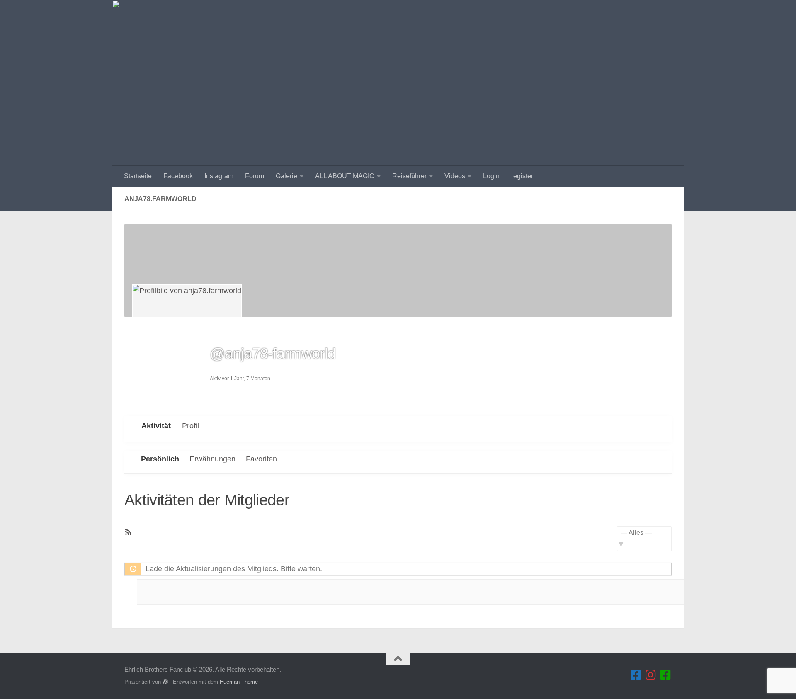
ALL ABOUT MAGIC (344, 176)
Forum (254, 176)
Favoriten (261, 459)
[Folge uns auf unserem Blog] (666, 675)
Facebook (178, 176)
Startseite (138, 176)
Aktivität (156, 426)
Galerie (286, 176)
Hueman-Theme (239, 682)
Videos (454, 176)
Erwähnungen (212, 459)
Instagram (218, 176)
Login (491, 176)
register (522, 176)
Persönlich (160, 459)
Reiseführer (409, 176)
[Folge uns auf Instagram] (651, 675)
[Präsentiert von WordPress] (165, 681)
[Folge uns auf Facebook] (636, 675)
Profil (190, 426)
